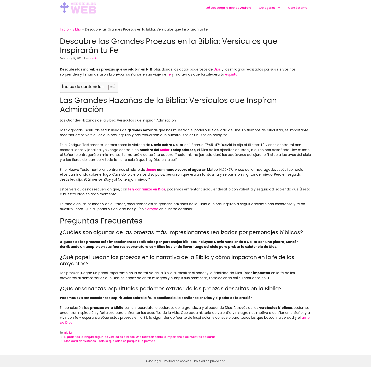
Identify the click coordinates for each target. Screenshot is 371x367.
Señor (165, 150)
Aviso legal (153, 361)
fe (169, 74)
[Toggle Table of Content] (110, 87)
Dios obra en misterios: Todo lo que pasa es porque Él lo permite (109, 341)
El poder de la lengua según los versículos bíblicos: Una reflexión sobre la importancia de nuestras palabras (139, 337)
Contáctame (297, 8)
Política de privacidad (209, 361)
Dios (217, 69)
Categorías (267, 8)
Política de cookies (177, 361)
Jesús (151, 169)
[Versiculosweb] (78, 7)
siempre (151, 209)
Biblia (76, 29)
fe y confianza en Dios (146, 189)
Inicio (64, 29)
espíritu (231, 74)
